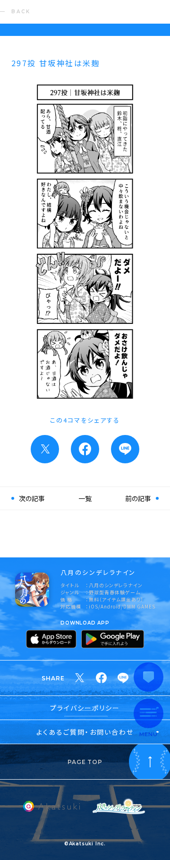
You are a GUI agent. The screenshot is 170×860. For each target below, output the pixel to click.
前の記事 (138, 498)
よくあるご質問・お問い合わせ (85, 732)
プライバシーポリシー (85, 707)
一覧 (85, 498)
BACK (21, 12)
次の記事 (32, 498)
